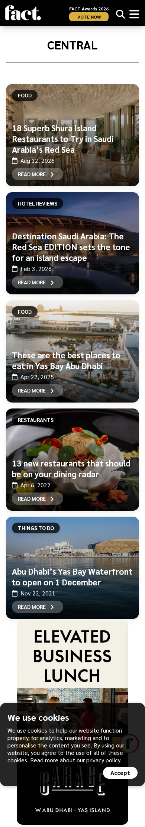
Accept (120, 772)
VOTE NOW (89, 17)
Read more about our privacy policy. (76, 760)
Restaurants (36, 419)
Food (25, 95)
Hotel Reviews (37, 203)
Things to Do (36, 527)
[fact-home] (23, 12)
